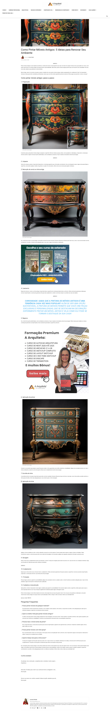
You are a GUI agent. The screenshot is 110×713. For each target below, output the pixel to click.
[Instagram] (32, 707)
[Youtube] (45, 707)
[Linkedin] (34, 707)
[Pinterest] (35, 691)
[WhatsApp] (38, 691)
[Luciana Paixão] (23, 57)
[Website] (41, 707)
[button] (106, 16)
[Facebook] (30, 691)
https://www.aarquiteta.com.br (35, 701)
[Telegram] (37, 707)
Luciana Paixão (31, 57)
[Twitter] (32, 691)
